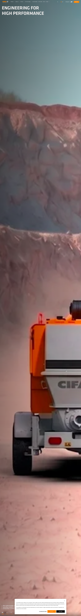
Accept (51, 611)
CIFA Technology (27, 1)
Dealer (47, 1)
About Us (16, 1)
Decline (60, 611)
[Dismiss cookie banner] (64, 600)
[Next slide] (77, 613)
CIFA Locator (40, 1)
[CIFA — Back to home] (5, 2)
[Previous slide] (74, 613)
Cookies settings (43, 611)
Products (12, 1)
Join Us (44, 1)
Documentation (34, 1)
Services (21, 1)
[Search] (57, 2)
